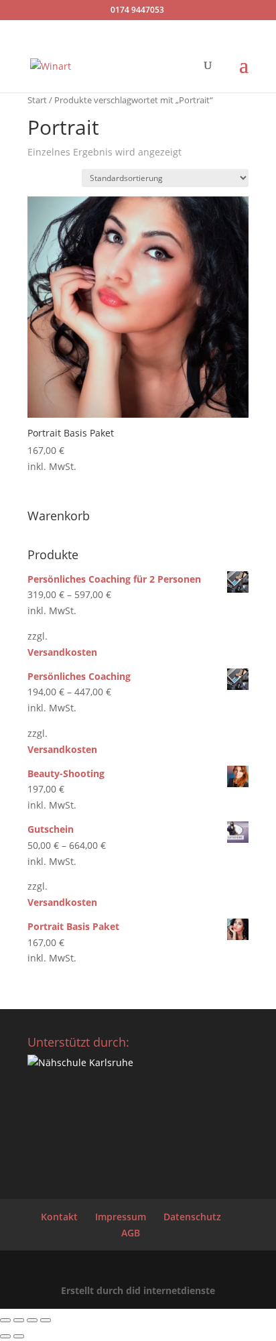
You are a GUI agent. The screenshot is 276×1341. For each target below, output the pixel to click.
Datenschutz (192, 1216)
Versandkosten (62, 652)
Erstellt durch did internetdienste (138, 1290)
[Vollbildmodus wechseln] (18, 1320)
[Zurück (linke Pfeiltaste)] (5, 1336)
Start (37, 100)
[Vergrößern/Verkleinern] (5, 1320)
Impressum (120, 1216)
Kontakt (59, 1216)
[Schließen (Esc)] (45, 1320)
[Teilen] (32, 1320)
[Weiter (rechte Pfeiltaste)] (18, 1336)
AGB (130, 1232)
